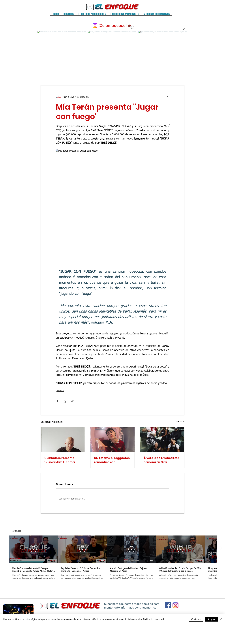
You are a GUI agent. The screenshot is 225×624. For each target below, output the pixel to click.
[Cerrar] (221, 619)
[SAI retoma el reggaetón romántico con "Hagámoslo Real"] (112, 439)
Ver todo (180, 421)
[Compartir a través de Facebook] (57, 401)
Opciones (196, 619)
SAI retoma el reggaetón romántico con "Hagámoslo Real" (112, 460)
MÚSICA (60, 391)
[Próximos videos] (221, 548)
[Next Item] (179, 55)
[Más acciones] (167, 97)
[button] (68, 15)
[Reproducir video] (33, 549)
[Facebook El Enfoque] (168, 605)
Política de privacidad (153, 619)
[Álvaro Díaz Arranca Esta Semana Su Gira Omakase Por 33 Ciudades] (162, 439)
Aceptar (211, 619)
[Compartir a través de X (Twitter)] (64, 401)
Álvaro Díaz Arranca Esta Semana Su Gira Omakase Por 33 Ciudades (161, 460)
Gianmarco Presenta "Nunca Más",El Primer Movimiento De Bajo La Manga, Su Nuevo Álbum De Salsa (61, 460)
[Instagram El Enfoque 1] (175, 605)
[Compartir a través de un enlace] (72, 401)
